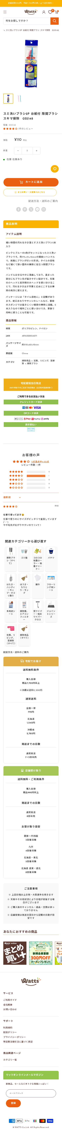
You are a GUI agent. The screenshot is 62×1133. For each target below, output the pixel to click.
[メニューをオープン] (5, 12)
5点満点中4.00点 (40, 462)
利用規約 (7, 1028)
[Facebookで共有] (18, 209)
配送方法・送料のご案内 (43, 201)
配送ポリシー (10, 1032)
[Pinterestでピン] (24, 209)
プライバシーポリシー (14, 1037)
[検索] (54, 21)
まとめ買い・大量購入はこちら (31, 192)
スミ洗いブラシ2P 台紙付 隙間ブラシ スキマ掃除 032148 (32, 30)
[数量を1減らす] (18, 150)
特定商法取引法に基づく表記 (18, 1042)
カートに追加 (34, 182)
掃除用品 (26, 361)
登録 (13, 1103)
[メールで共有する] (37, 209)
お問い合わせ (10, 1010)
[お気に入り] (50, 12)
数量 (5, 151)
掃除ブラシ (32, 364)
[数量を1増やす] (36, 150)
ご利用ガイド (10, 1000)
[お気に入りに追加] (55, 169)
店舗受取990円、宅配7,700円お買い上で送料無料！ (31, 3)
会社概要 (7, 1005)
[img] (10, 507)
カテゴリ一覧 (10, 1060)
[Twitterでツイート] (31, 209)
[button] (10, 128)
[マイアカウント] (43, 12)
